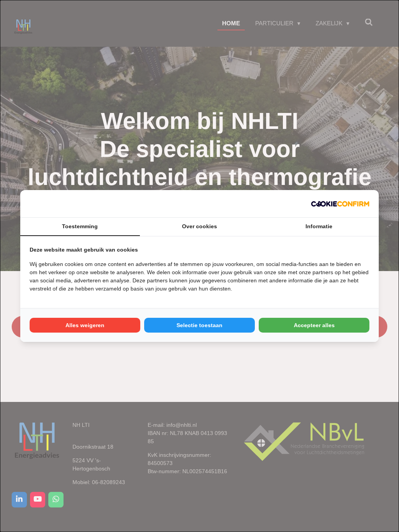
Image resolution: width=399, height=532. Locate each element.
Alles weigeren (84, 325)
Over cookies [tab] (199, 226)
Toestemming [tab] (80, 226)
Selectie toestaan (199, 325)
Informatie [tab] (318, 226)
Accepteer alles (314, 325)
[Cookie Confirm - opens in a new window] (340, 203)
